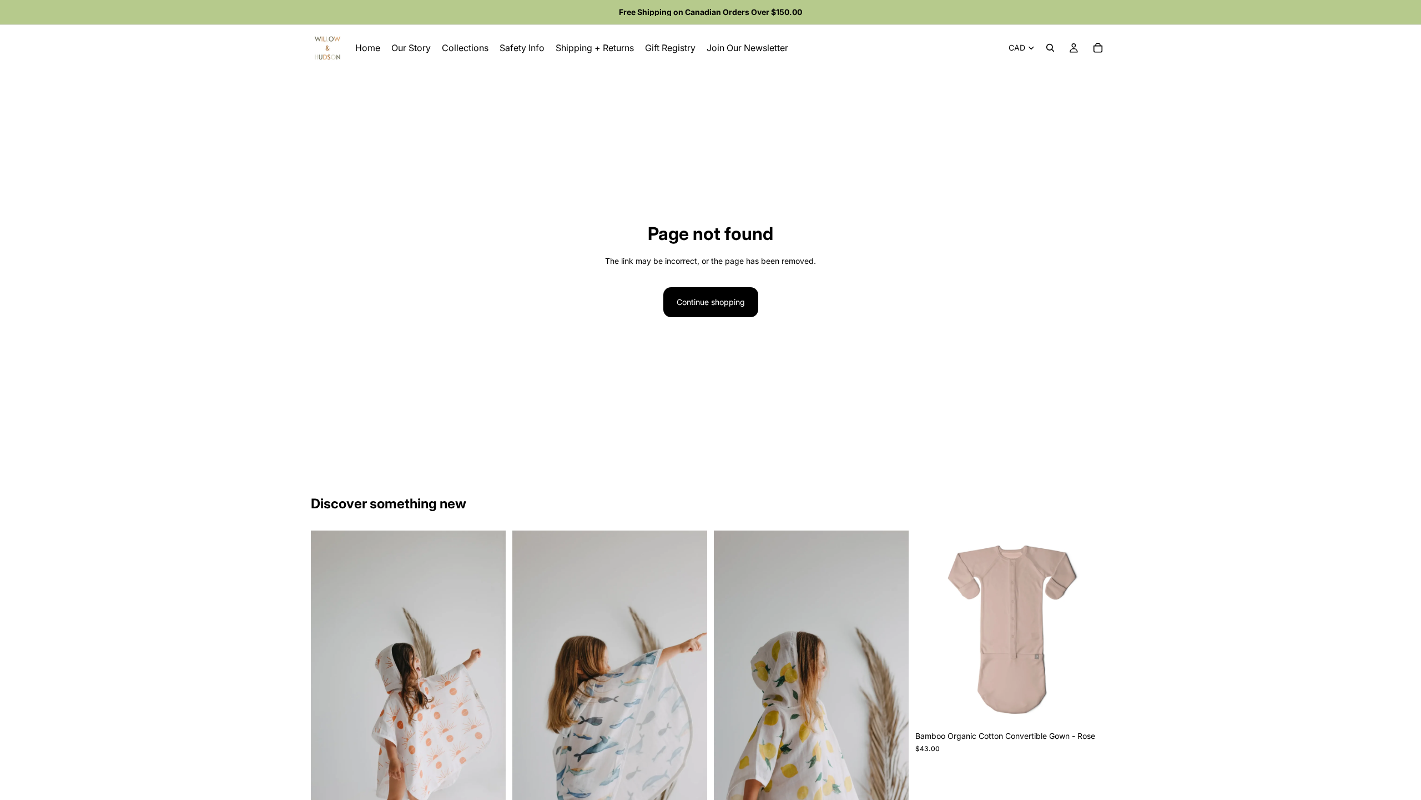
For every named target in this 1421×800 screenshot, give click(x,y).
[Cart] (1098, 48)
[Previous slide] (932, 628)
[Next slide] (1093, 628)
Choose (1102, 708)
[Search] (1050, 48)
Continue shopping (711, 302)
